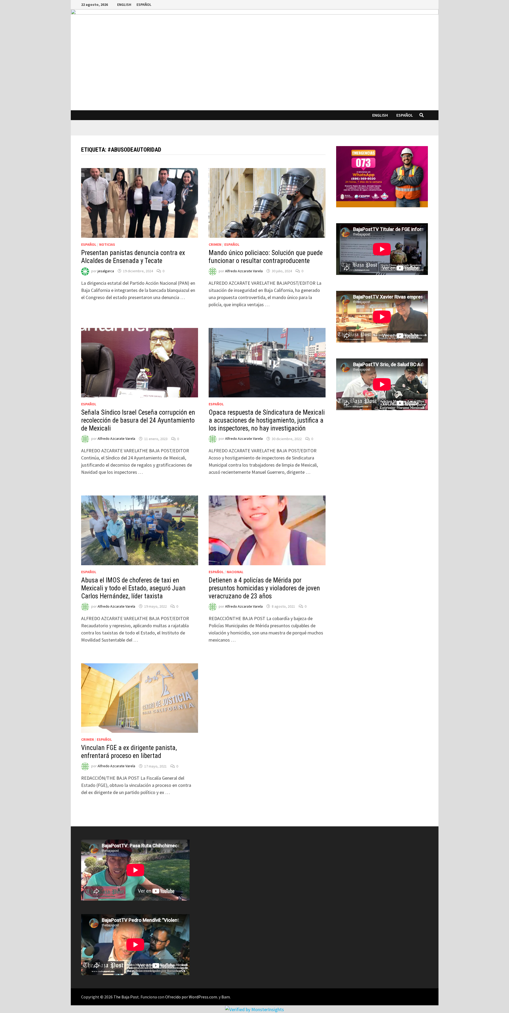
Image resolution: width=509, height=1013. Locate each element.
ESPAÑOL (144, 4)
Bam (225, 996)
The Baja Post (126, 996)
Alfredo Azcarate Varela (244, 271)
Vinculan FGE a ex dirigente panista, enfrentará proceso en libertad (129, 752)
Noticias (107, 244)
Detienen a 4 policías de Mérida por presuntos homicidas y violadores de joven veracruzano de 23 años (264, 588)
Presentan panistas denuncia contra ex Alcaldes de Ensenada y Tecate (133, 257)
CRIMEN (215, 244)
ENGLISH (124, 4)
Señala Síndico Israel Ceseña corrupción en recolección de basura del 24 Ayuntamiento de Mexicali (138, 420)
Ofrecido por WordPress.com (191, 996)
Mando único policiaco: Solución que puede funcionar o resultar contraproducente (266, 257)
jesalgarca (106, 271)
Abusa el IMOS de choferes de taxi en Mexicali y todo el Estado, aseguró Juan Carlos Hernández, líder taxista (133, 588)
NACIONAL (235, 571)
